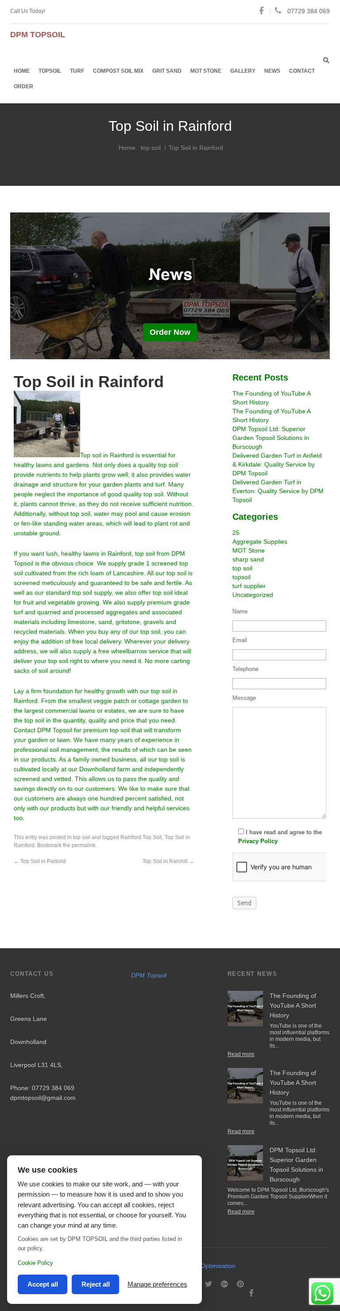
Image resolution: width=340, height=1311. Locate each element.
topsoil (241, 577)
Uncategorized (252, 594)
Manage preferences (157, 1284)
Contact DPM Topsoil (43, 730)
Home (22, 71)
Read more (241, 1054)
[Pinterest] (240, 1284)
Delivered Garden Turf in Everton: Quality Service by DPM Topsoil (278, 491)
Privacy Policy (258, 841)
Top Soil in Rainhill (168, 861)
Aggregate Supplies (259, 541)
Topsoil (50, 71)
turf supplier (249, 585)
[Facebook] (251, 1293)
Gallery (242, 71)
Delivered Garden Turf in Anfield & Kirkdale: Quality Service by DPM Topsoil (277, 464)
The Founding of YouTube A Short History (293, 1005)
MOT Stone (205, 71)
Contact (302, 71)
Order (23, 86)
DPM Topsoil (148, 975)
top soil (151, 147)
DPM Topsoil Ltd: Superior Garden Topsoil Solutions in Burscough (270, 437)
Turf (77, 71)
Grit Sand (167, 71)
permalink (84, 845)
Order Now (170, 332)
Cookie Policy (35, 1263)
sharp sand (248, 559)
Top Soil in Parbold (40, 861)
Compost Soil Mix (118, 71)
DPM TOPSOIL (37, 34)
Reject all (95, 1284)
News (272, 71)
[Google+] (224, 1284)
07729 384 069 (308, 11)
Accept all (42, 1284)
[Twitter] (208, 1284)
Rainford (119, 553)
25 (236, 532)
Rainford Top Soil (141, 837)
